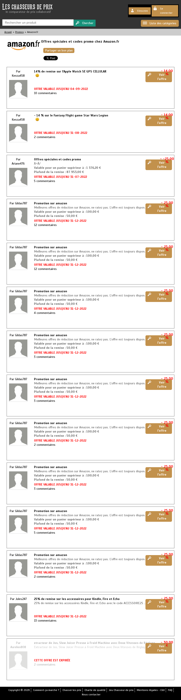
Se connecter (166, 10)
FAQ (170, 690)
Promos (19, 32)
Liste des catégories (162, 23)
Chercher (87, 23)
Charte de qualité (95, 690)
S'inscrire (142, 10)
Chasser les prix (71, 690)
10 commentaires (45, 93)
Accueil (8, 32)
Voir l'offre (161, 77)
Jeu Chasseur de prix (121, 690)
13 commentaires (45, 620)
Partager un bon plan (59, 50)
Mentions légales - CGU (151, 690)
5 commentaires (44, 181)
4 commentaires (44, 313)
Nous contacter (91, 694)
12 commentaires (45, 225)
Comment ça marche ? (46, 690)
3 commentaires (44, 357)
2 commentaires (44, 137)
